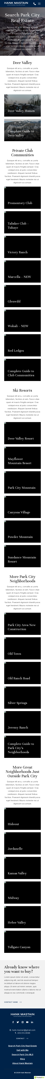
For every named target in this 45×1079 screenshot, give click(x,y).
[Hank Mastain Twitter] (18, 1022)
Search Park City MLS (22, 1054)
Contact (20, 1038)
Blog (22, 1059)
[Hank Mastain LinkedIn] (32, 1022)
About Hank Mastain (22, 1063)
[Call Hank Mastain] (34, 4)
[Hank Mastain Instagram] (23, 1022)
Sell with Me (22, 1050)
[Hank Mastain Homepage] (16, 4)
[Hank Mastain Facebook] (13, 1022)
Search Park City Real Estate (22, 1046)
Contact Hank (11, 1002)
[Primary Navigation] (39, 3)
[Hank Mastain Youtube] (27, 1022)
